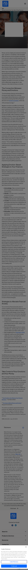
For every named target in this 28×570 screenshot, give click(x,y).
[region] (14, 557)
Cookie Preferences (14, 561)
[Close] (26, 547)
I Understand (14, 566)
